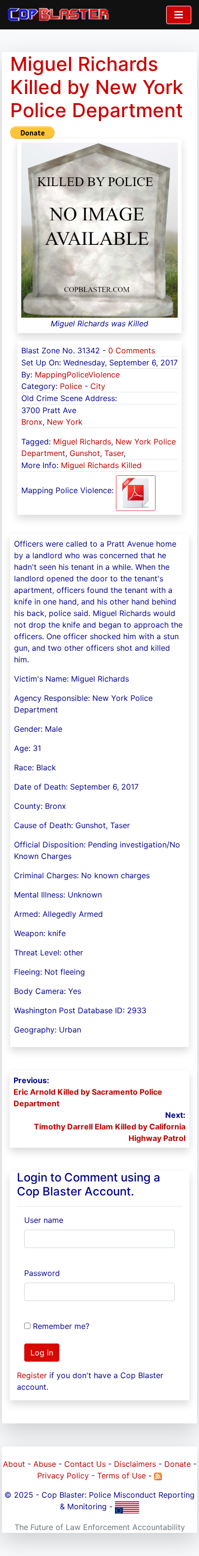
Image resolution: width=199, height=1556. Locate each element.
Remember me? (61, 1326)
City (97, 386)
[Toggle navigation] (178, 15)
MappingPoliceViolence (77, 374)
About (14, 1464)
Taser (114, 453)
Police (71, 386)
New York (65, 422)
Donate (177, 1464)
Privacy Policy (63, 1475)
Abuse (44, 1464)
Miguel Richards (82, 441)
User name (43, 1220)
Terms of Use (121, 1475)
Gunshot (85, 453)
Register (32, 1375)
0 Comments (131, 350)
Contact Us (85, 1464)
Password (42, 1273)
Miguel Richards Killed (101, 465)
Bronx (32, 422)
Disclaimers (135, 1464)
